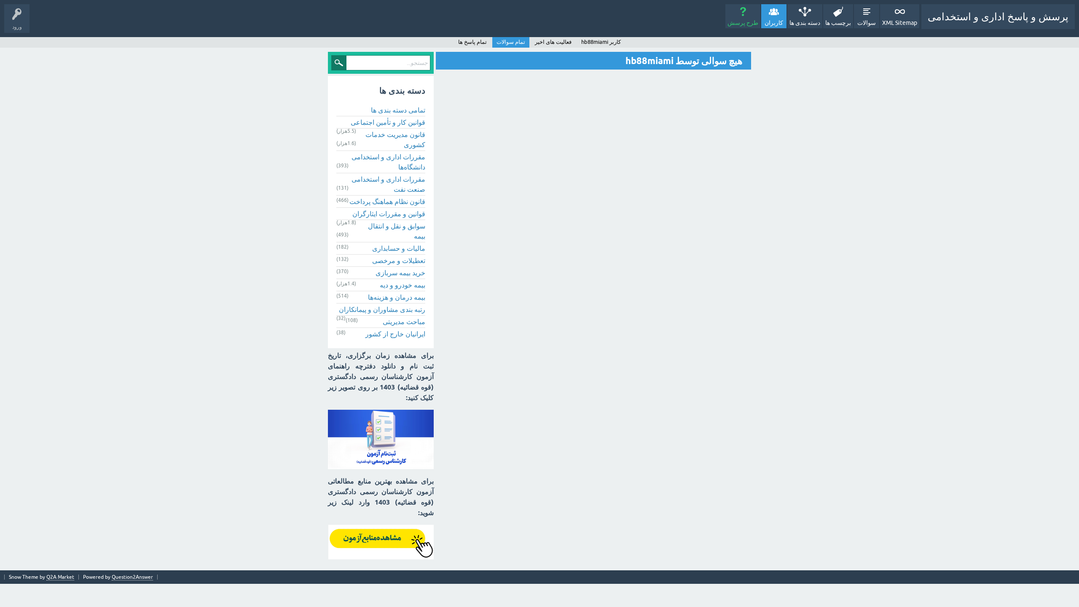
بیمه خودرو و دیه (402, 285)
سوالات (866, 22)
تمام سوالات (511, 42)
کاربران (774, 22)
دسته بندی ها (804, 22)
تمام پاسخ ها (472, 42)
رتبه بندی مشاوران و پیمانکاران (382, 309)
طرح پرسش (742, 22)
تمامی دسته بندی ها (398, 110)
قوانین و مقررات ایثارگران (388, 214)
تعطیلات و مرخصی (398, 260)
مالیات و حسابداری (398, 248)
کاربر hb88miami (601, 42)
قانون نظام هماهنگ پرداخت (387, 201)
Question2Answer (132, 577)
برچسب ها (838, 22)
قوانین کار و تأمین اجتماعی (388, 122)
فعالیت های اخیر (553, 42)
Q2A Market (60, 577)
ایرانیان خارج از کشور (395, 334)
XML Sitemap (899, 22)
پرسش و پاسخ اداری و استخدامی (998, 16)
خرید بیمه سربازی (400, 273)
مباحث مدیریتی (404, 321)
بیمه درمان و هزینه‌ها (396, 297)
